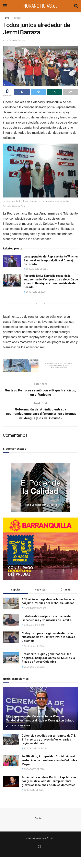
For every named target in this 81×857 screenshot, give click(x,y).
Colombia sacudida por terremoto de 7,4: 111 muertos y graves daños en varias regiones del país (49, 739)
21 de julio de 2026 (35, 292)
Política (17, 17)
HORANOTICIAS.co (40, 5)
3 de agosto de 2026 (33, 769)
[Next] (44, 303)
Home (6, 17)
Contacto (40, 818)
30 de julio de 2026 (33, 790)
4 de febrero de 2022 (15, 40)
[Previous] (37, 303)
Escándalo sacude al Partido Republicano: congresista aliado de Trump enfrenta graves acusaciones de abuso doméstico (49, 781)
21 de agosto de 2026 (36, 269)
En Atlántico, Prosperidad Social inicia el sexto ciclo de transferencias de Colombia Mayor (49, 760)
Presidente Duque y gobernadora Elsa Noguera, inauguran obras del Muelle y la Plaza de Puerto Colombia (48, 657)
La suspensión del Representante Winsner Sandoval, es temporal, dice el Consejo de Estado (51, 260)
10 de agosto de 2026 (34, 748)
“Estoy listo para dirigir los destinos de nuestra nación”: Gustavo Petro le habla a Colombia (48, 637)
